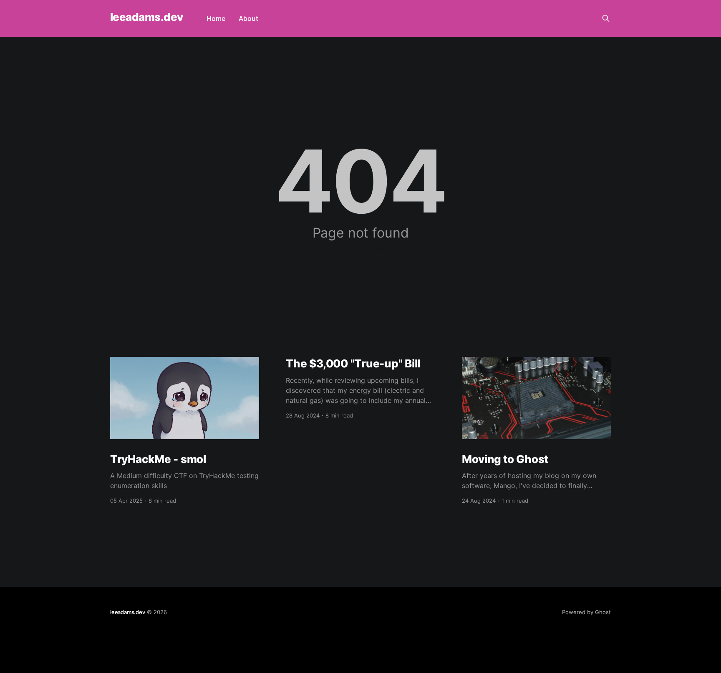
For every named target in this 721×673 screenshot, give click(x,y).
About (248, 18)
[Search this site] (606, 18)
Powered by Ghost (586, 612)
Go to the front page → (361, 249)
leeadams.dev (146, 17)
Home (216, 18)
